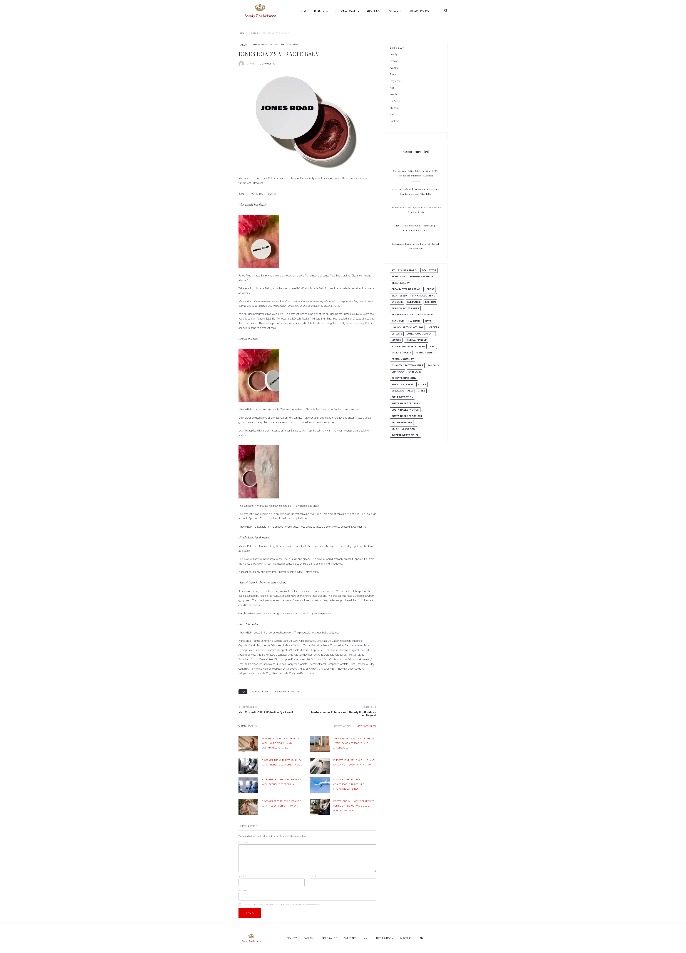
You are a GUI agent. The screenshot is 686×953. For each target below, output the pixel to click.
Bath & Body (397, 47)
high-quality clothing (407, 327)
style (421, 390)
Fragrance (395, 81)
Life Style (395, 101)
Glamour (398, 321)
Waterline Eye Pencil (405, 435)
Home (241, 33)
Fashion (394, 61)
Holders (433, 327)
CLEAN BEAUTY (401, 283)
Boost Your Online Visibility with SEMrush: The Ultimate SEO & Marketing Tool (354, 806)
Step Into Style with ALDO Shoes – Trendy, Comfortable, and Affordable (353, 743)
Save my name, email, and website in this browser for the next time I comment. (282, 904)
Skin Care (414, 371)
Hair (392, 87)
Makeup (253, 33)
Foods (393, 74)
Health (393, 94)
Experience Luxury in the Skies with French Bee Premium (416, 246)
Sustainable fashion (405, 409)
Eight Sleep (399, 295)
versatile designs (403, 428)
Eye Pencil (414, 302)
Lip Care (397, 333)
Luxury (396, 340)
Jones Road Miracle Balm (252, 275)
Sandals (433, 365)
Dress (430, 289)
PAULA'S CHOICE (401, 352)
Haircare (414, 321)
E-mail (314, 876)
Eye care (397, 302)
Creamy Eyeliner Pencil (407, 289)
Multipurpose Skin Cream (408, 346)
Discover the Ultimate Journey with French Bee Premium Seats (416, 209)
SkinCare (394, 121)
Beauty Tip (429, 270)
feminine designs (403, 314)
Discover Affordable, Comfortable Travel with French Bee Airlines (349, 784)
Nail (392, 114)
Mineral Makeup (416, 340)
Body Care (398, 276)
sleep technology (404, 378)
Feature (394, 67)
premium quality (403, 359)
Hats (428, 321)
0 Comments (267, 63)
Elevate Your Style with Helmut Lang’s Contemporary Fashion (416, 228)
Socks (422, 384)
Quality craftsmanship (407, 365)
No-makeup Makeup (288, 691)
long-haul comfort (420, 333)
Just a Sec (257, 182)
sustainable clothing (406, 403)
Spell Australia (402, 390)
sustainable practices (407, 416)
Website (242, 890)
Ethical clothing (423, 295)
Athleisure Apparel (404, 270)
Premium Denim (425, 352)
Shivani (251, 63)
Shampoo (398, 371)
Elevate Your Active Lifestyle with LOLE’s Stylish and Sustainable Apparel (280, 743)
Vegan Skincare (402, 422)
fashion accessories (405, 308)
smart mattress (402, 384)
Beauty (393, 54)
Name (242, 876)
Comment (243, 842)
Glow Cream (261, 691)
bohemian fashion (421, 276)
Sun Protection (402, 397)
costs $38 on (261, 632)
